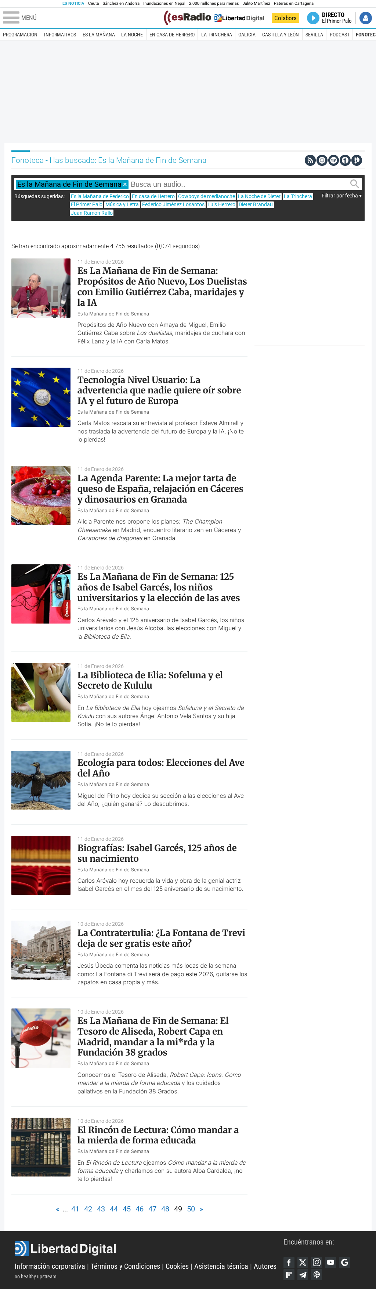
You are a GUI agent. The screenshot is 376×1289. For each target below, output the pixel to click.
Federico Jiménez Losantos (173, 204)
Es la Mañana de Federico (100, 196)
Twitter (302, 1262)
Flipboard (288, 1274)
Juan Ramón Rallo (92, 213)
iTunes (316, 1274)
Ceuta (93, 3)
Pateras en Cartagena (294, 3)
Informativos (60, 35)
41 (75, 1209)
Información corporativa (50, 1266)
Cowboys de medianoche (206, 196)
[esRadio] (187, 17)
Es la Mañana (99, 35)
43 (101, 1209)
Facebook (288, 1262)
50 (191, 1209)
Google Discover (344, 1262)
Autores (265, 1266)
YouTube (330, 1262)
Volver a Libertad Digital (239, 18)
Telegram (302, 1274)
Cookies (177, 1266)
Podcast (340, 35)
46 (139, 1209)
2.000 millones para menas (214, 3)
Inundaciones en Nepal (164, 3)
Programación (20, 35)
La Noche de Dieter (259, 196)
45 (127, 1209)
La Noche (132, 35)
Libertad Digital (149, 1248)
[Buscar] (354, 184)
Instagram (316, 1262)
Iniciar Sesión (365, 18)
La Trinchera (216, 35)
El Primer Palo (86, 204)
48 (165, 1209)
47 (152, 1209)
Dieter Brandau (256, 204)
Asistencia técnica (221, 1266)
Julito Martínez (256, 3)
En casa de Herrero (172, 35)
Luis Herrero (221, 204)
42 (88, 1209)
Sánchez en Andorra (121, 3)
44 (114, 1209)
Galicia (247, 35)
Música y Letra (122, 204)
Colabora (285, 18)
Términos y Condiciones (125, 1266)
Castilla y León (280, 35)
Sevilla (314, 35)
